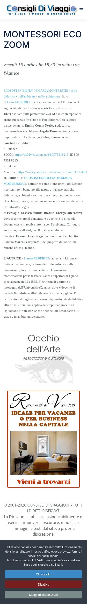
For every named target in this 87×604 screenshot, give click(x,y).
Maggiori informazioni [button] (43, 594)
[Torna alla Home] (42, 9)
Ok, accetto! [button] (43, 574)
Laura (18, 102)
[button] (82, 9)
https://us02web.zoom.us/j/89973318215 (41, 154)
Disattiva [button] (43, 584)
